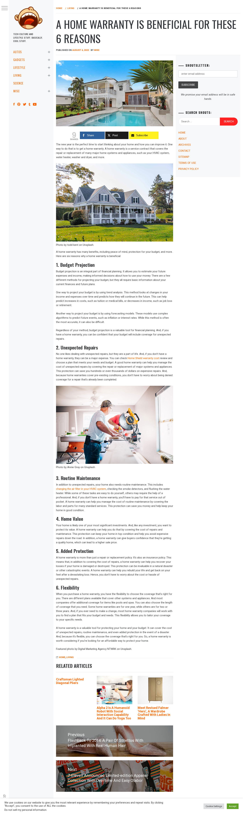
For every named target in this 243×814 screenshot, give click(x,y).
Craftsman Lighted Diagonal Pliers (70, 681)
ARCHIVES (184, 144)
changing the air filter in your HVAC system (81, 488)
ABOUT (182, 138)
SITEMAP (183, 156)
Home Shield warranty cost (143, 358)
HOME (62, 657)
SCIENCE (18, 83)
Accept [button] (232, 806)
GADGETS (19, 60)
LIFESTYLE (19, 67)
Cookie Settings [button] (214, 806)
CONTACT (184, 150)
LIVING (17, 75)
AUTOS (17, 52)
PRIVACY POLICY (188, 169)
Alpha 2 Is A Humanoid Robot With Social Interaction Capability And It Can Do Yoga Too (114, 713)
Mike (96, 50)
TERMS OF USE (187, 163)
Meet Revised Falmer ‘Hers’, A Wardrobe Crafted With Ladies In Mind (154, 713)
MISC (16, 91)
